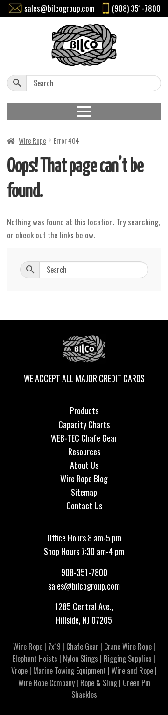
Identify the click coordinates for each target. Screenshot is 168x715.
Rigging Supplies (128, 658)
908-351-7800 (84, 572)
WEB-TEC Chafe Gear (84, 438)
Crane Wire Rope (128, 646)
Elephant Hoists (35, 658)
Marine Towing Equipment (69, 670)
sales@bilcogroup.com (59, 8)
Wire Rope (32, 140)
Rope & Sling (98, 682)
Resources (84, 451)
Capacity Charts (84, 424)
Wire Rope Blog (84, 478)
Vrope (19, 670)
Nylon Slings (80, 658)
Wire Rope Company (46, 682)
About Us (84, 465)
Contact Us (84, 506)
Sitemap (84, 492)
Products (84, 410)
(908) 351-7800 (136, 8)
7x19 (54, 646)
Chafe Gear (82, 646)
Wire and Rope (132, 670)
